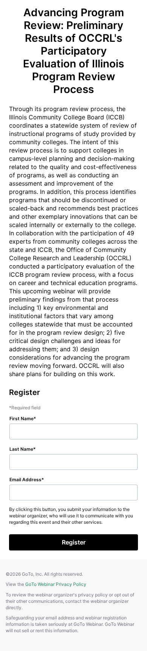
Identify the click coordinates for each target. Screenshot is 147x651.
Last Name (21, 449)
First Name (21, 418)
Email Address (25, 479)
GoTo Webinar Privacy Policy (55, 584)
